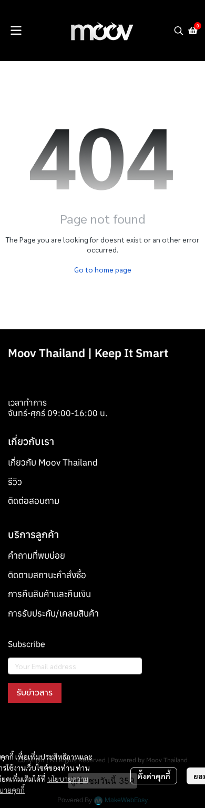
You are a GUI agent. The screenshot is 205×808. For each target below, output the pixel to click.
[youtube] (54, 727)
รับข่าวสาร (35, 692)
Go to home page (102, 269)
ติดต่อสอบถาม (33, 501)
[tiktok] (92, 727)
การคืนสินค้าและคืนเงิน (49, 594)
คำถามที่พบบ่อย (36, 555)
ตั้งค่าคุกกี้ (153, 776)
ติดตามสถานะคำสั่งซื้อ (47, 575)
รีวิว (15, 482)
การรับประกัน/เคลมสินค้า (53, 613)
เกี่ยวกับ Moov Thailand (53, 462)
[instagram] (35, 727)
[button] (178, 30)
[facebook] (16, 727)
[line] (73, 727)
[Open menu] (15, 30)
